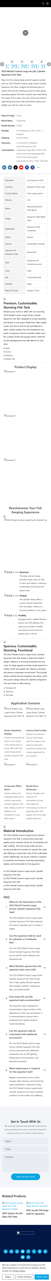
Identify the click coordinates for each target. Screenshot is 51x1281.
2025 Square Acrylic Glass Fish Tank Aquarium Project (12, 1215)
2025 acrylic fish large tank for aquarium (37, 1212)
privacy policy (18, 1271)
